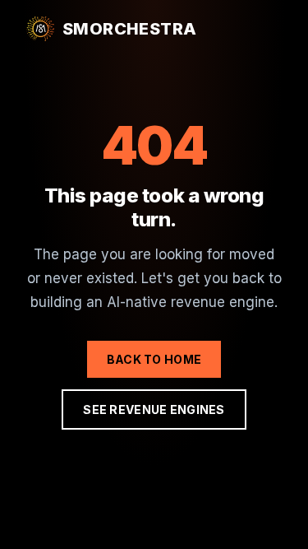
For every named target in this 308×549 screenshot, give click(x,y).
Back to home (154, 359)
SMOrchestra (129, 29)
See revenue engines (153, 409)
